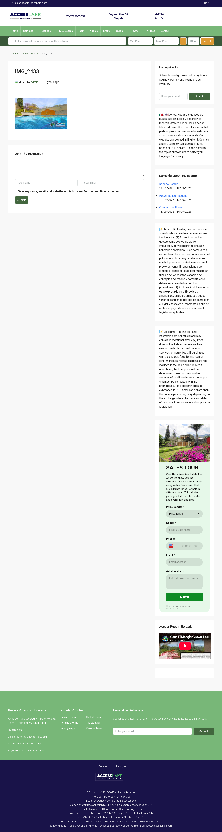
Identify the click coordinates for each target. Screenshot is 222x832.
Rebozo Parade (168, 184)
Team (81, 30)
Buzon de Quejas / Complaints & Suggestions (111, 800)
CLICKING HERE (38, 722)
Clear (193, 41)
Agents (94, 30)
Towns (135, 30)
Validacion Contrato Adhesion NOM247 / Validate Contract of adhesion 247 (111, 805)
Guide (119, 30)
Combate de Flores (170, 207)
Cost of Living (93, 717)
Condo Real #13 (30, 53)
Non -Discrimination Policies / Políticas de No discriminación (111, 817)
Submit (21, 200)
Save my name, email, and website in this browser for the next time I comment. (69, 191)
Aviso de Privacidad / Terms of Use (111, 796)
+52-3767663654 (74, 16)
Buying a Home (69, 717)
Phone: (170, 539)
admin (34, 82)
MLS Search (66, 30)
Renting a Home (69, 722)
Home (14, 30)
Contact (165, 30)
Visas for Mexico (95, 728)
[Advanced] (183, 41)
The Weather (93, 722)
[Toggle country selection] (173, 546)
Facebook (104, 766)
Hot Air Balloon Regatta (173, 195)
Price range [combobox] (176, 513)
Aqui (32, 718)
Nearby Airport (69, 728)
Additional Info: (175, 571)
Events (107, 30)
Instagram (121, 766)
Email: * (170, 555)
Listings (46, 30)
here (19, 729)
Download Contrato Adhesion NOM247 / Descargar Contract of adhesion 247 (111, 813)
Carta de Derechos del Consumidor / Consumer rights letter (111, 809)
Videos (151, 30)
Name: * (171, 522)
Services (28, 30)
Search (207, 41)
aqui (45, 736)
